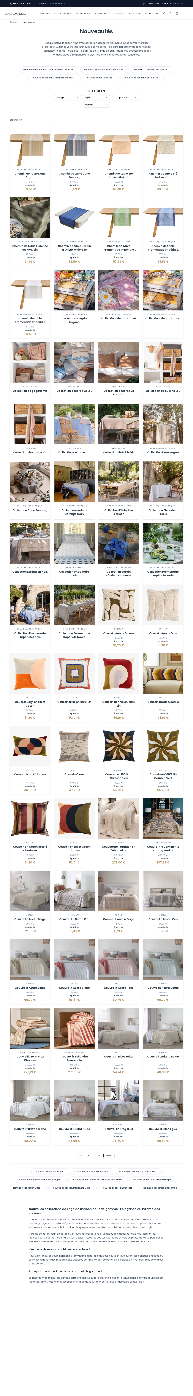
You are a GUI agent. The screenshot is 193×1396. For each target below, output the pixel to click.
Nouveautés (135, 13)
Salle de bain (82, 13)
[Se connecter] (170, 13)
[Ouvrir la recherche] (164, 13)
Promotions (151, 13)
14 (99, 1155)
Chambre (43, 13)
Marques (118, 13)
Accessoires (101, 13)
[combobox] (67, 97)
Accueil (13, 22)
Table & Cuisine (61, 13)
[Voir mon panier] (177, 13)
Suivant (108, 1155)
